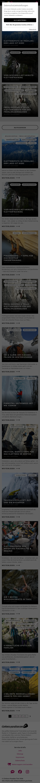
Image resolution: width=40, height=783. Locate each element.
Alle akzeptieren (20, 20)
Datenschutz (32, 29)
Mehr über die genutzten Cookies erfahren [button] (19, 24)
